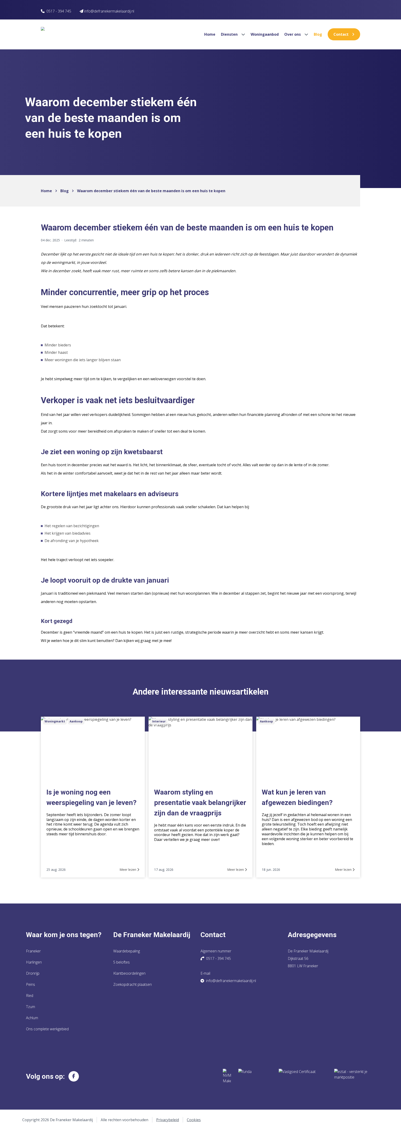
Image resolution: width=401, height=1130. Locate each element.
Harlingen (34, 962)
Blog (318, 34)
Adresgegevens (312, 935)
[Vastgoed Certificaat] (303, 1076)
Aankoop (76, 721)
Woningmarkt (55, 721)
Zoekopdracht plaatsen (132, 984)
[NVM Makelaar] (227, 1076)
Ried (29, 995)
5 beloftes (121, 962)
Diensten (230, 34)
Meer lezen (128, 869)
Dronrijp (32, 973)
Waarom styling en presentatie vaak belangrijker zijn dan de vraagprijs (200, 802)
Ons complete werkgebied (47, 1028)
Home (209, 34)
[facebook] (73, 1076)
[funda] (254, 1076)
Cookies (194, 1119)
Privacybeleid (167, 1119)
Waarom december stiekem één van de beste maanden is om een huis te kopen (151, 190)
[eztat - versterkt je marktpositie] (351, 1076)
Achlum (32, 1017)
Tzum (30, 1006)
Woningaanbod (265, 34)
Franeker (33, 951)
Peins (30, 984)
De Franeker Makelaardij (151, 935)
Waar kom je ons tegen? (63, 935)
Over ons (293, 34)
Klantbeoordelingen (129, 973)
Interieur (159, 721)
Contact (341, 34)
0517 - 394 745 (58, 11)
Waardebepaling (126, 951)
